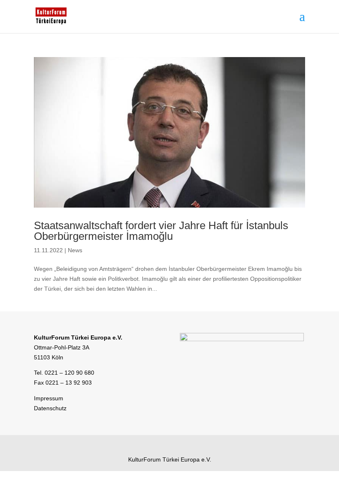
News (75, 250)
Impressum (48, 398)
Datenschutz (50, 408)
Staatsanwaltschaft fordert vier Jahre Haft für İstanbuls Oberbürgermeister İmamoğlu (161, 230)
